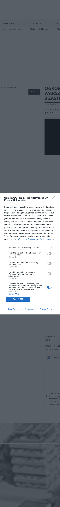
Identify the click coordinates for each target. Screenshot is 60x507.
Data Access (30, 309)
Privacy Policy (46, 309)
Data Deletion (14, 309)
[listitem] (30, 247)
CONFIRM (18, 299)
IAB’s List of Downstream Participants (33, 239)
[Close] (54, 198)
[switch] (49, 253)
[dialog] (30, 253)
